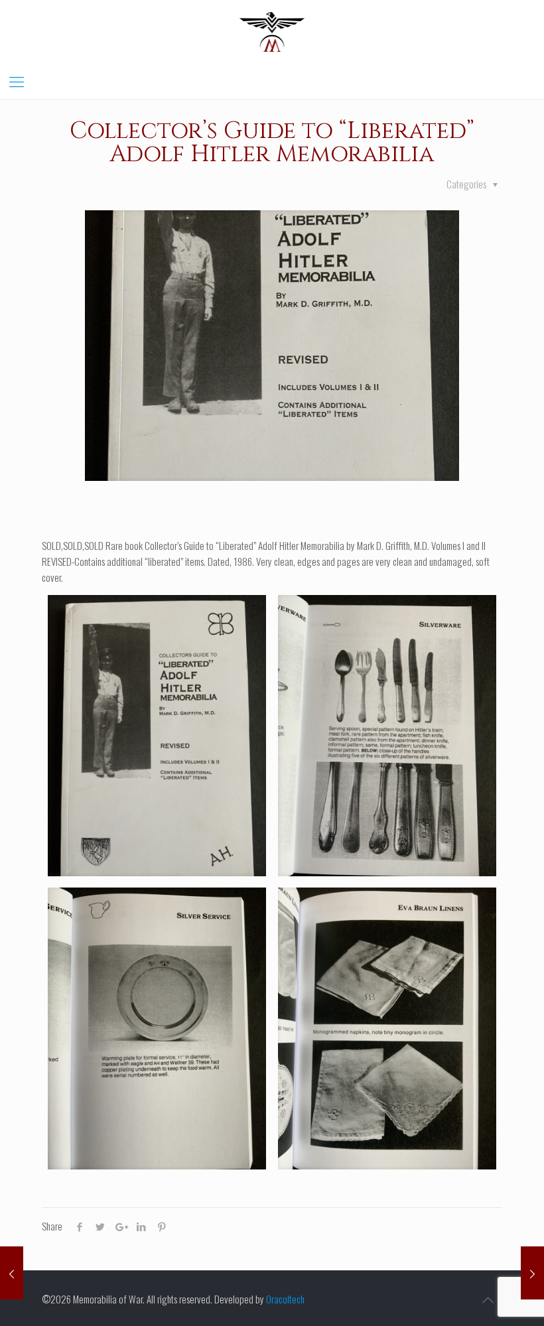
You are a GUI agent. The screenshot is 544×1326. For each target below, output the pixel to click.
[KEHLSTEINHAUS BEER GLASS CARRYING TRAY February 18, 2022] (11, 1272)
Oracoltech (285, 1299)
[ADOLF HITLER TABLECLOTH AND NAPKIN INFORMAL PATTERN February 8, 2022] (532, 1272)
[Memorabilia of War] (272, 31)
